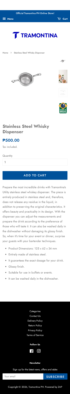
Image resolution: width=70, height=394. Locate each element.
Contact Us (35, 316)
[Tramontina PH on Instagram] (39, 351)
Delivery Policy (35, 320)
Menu (10, 18)
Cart (64, 18)
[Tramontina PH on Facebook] (31, 351)
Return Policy (35, 325)
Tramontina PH (36, 387)
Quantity (7, 156)
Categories (35, 311)
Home (5, 52)
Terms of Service (35, 335)
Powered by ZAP (53, 387)
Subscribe (55, 377)
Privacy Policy (35, 330)
